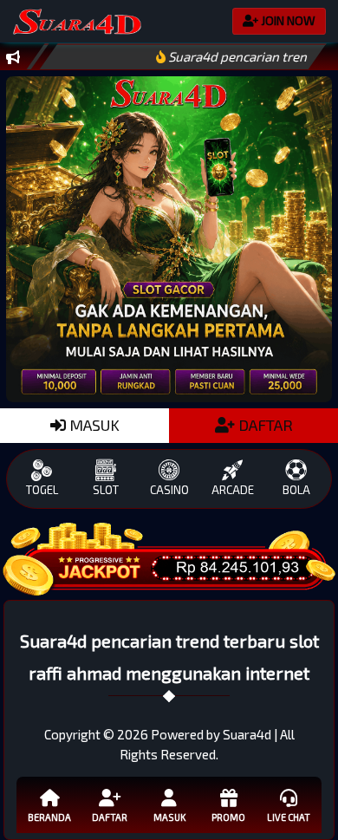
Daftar (109, 817)
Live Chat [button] (288, 817)
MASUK (93, 424)
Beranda (49, 817)
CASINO (169, 490)
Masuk (169, 817)
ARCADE (232, 490)
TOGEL (42, 490)
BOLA (296, 490)
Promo (228, 817)
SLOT (106, 490)
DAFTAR (264, 424)
